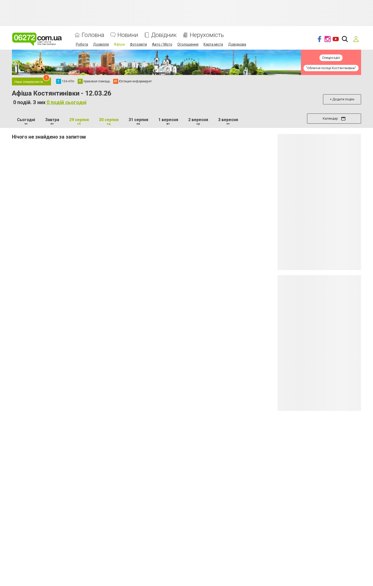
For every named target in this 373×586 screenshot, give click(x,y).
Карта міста (213, 44)
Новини (127, 35)
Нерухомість (207, 35)
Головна (93, 35)
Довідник (164, 35)
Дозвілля (101, 44)
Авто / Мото (162, 44)
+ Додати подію (342, 99)
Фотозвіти (138, 44)
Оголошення (187, 44)
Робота (82, 44)
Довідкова (237, 44)
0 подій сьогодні (67, 102)
